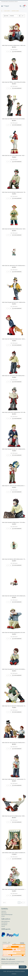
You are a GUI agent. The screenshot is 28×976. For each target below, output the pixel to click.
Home (1, 11)
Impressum (3, 911)
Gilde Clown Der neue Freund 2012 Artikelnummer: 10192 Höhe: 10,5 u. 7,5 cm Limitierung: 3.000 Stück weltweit (14, 742)
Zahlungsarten (4, 924)
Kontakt (3, 916)
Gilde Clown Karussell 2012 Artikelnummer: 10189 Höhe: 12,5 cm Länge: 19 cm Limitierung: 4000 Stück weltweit (14, 816)
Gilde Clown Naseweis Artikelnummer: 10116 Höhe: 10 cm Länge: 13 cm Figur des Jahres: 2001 (14, 522)
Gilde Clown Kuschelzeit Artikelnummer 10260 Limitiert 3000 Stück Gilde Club (14, 45)
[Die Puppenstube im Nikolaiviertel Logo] (6, 6)
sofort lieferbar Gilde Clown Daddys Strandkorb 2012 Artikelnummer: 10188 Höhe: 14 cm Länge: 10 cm (14, 852)
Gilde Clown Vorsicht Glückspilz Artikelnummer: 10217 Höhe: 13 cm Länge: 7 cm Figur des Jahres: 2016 (14, 192)
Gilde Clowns (7, 10)
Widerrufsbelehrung (5, 921)
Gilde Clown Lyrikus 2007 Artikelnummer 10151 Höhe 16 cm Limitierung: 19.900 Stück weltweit (14, 412)
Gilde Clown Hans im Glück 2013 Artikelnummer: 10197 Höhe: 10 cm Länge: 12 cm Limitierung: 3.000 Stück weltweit (14, 706)
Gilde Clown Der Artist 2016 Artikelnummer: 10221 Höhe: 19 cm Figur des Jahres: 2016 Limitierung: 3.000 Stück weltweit (14, 155)
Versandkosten (4, 923)
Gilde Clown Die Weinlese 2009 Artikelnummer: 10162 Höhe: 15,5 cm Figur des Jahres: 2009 (14, 559)
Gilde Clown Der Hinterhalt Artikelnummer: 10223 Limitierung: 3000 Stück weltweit (14, 339)
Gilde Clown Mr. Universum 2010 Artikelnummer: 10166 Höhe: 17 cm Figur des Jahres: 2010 (14, 485)
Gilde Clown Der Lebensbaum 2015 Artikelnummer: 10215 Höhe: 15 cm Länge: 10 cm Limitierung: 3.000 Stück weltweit (14, 265)
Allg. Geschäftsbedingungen (7, 914)
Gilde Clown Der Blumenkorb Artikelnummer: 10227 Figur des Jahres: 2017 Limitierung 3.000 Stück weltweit (14, 229)
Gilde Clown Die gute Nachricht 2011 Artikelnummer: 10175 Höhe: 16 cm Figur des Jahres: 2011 (14, 302)
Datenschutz (3, 912)
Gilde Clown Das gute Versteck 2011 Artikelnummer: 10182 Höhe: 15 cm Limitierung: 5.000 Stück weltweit (14, 449)
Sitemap (3, 926)
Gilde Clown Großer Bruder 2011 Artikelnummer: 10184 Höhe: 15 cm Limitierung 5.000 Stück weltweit (14, 779)
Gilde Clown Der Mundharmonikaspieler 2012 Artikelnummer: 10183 (14, 632)
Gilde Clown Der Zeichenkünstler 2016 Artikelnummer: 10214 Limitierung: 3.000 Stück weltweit (14, 595)
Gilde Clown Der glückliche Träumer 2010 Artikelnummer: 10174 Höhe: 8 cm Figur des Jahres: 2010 (14, 669)
